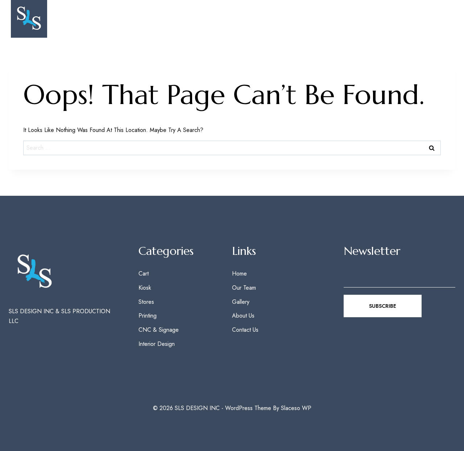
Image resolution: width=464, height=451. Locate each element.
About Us (243, 315)
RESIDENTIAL (386, 18)
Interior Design (156, 344)
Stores (146, 302)
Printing (147, 315)
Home (239, 273)
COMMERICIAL (341, 18)
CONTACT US (430, 18)
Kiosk (144, 288)
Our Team (262, 18)
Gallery (299, 18)
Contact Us (245, 330)
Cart (143, 273)
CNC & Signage (158, 330)
